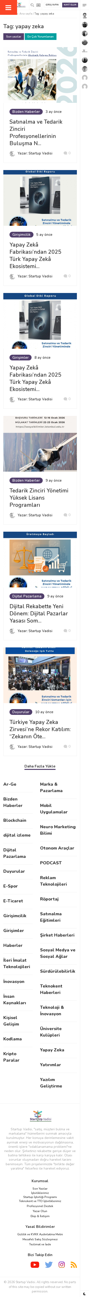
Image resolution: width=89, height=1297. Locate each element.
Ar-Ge (9, 784)
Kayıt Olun (70, 4)
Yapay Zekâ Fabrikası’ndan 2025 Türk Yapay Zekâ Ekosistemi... (35, 255)
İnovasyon (13, 981)
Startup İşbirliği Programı (40, 1197)
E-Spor (10, 886)
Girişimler (20, 357)
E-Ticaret (13, 901)
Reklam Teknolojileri (53, 881)
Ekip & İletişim (40, 1216)
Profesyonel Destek (40, 1206)
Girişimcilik (21, 234)
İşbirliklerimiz (40, 1193)
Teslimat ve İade (40, 1244)
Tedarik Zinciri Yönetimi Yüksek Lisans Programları (38, 498)
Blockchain (14, 820)
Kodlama (12, 1039)
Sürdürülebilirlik (57, 971)
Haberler (13, 945)
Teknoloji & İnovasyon (52, 1010)
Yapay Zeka (52, 1050)
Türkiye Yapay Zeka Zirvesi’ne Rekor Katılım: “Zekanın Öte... (40, 729)
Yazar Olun (40, 1211)
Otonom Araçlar (57, 848)
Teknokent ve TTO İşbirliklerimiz (40, 1201)
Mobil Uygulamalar (54, 809)
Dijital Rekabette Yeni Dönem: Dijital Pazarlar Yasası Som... (38, 613)
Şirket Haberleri (57, 935)
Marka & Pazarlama (51, 787)
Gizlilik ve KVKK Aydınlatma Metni (40, 1234)
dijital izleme (17, 835)
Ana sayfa (25, 14)
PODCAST (51, 863)
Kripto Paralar (11, 1057)
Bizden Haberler (26, 111)
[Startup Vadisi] (40, 1116)
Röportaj (49, 899)
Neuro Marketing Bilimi (58, 830)
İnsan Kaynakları (14, 999)
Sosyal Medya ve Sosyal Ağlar (57, 953)
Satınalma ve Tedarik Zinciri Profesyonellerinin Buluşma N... (35, 132)
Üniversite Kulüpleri (51, 1032)
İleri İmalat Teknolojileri (16, 963)
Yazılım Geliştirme (51, 1083)
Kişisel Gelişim (11, 1021)
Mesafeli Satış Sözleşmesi (40, 1239)
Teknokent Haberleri (51, 989)
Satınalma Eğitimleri (51, 917)
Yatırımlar (50, 1065)
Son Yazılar (40, 1189)
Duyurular (20, 712)
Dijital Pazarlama (27, 596)
